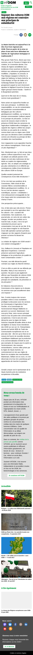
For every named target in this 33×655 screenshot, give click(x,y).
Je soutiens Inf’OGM (16, 475)
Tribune (4, 12)
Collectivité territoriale (7, 382)
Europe (4, 379)
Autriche (9, 379)
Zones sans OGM (17, 379)
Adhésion (28, 6)
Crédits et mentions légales (18, 653)
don (26, 3)
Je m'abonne (9, 646)
